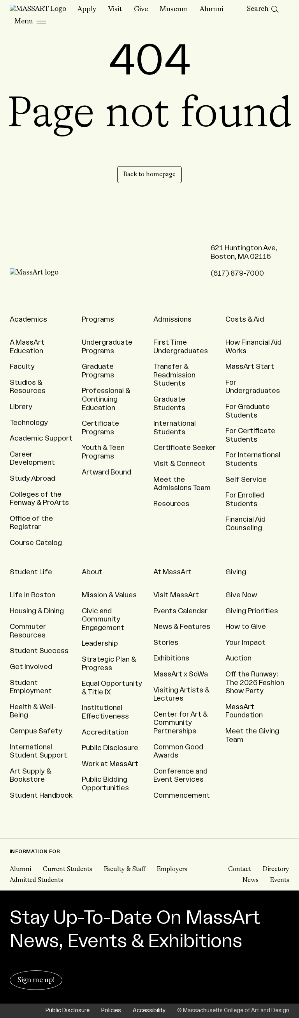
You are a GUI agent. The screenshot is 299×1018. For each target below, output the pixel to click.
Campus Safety (36, 731)
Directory (276, 869)
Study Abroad (32, 478)
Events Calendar (180, 610)
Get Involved (31, 666)
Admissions (172, 319)
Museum (174, 9)
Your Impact (245, 642)
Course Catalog (36, 542)
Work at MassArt (110, 763)
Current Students (67, 869)
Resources (171, 503)
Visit (115, 9)
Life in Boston (32, 594)
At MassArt (172, 571)
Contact (239, 869)
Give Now (241, 594)
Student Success (39, 650)
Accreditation (105, 732)
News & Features (181, 626)
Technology (29, 422)
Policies (111, 1010)
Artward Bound (106, 472)
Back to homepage (149, 175)
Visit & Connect (179, 463)
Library (21, 406)
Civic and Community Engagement (103, 619)
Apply (87, 9)
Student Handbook (41, 795)
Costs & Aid (244, 319)
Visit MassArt (176, 594)
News (251, 880)
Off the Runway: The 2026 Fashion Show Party (254, 682)
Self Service (246, 479)
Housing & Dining (37, 610)
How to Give (245, 626)
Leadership (100, 643)
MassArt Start (249, 366)
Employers (172, 869)
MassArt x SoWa (180, 674)
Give (141, 9)
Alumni (211, 9)
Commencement (181, 795)
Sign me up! (36, 980)
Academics (28, 319)
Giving (235, 571)
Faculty (22, 366)
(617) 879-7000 (237, 273)
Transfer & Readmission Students (174, 375)
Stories (165, 642)
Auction (238, 658)
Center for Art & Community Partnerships (180, 723)
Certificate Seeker (184, 447)
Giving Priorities (251, 610)
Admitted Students (36, 880)
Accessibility (149, 1010)
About (92, 571)
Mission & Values (109, 594)
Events (279, 880)
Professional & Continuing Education (106, 399)
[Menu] (30, 22)
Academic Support (41, 438)
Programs (98, 319)
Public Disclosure (110, 747)
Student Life (31, 571)
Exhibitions (171, 658)
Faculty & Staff (124, 869)
